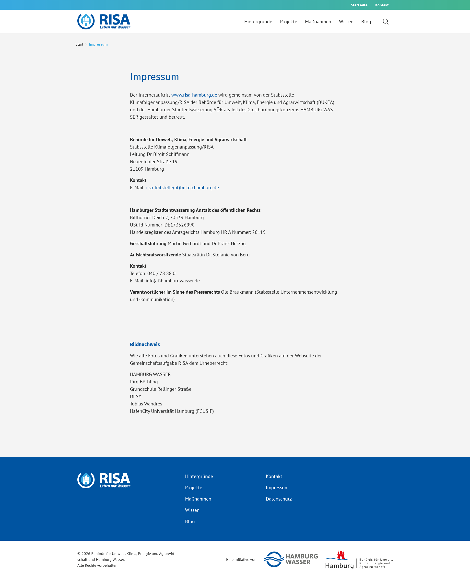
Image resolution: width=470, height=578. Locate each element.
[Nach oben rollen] (458, 566)
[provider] (103, 21)
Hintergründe (199, 476)
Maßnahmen (198, 499)
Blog (190, 521)
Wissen (192, 510)
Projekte (193, 487)
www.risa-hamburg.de (194, 95)
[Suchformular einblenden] (386, 21)
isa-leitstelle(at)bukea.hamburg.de (183, 187)
